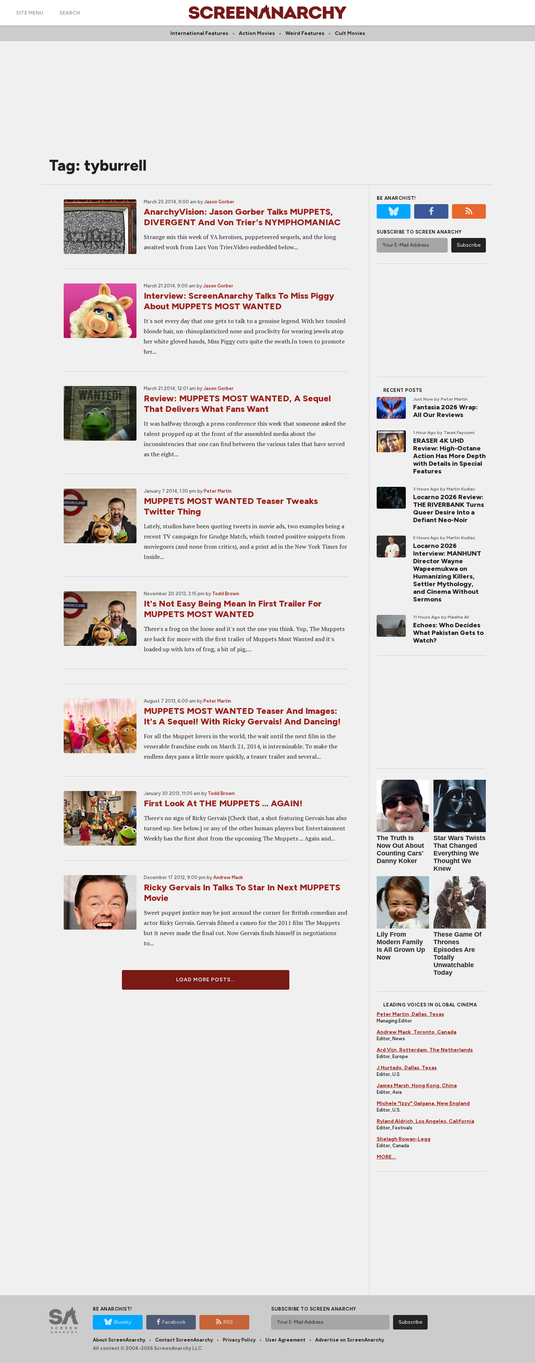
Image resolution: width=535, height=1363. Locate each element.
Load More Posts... (205, 980)
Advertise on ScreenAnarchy (349, 1340)
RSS (228, 1322)
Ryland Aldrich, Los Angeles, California (425, 1121)
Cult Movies (350, 33)
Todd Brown (225, 593)
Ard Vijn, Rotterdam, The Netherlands (425, 1050)
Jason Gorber (219, 201)
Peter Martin (217, 491)
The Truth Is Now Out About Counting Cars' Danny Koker (400, 849)
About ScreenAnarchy (119, 1340)
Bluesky (122, 1322)
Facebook (174, 1322)
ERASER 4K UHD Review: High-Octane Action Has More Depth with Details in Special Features (449, 456)
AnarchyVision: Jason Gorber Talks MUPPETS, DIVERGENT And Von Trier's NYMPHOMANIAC (242, 216)
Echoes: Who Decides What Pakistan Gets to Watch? (448, 632)
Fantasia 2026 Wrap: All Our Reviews (445, 411)
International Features (199, 33)
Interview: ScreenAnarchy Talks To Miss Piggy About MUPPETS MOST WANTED (239, 300)
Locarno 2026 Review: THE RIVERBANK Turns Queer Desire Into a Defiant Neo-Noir (448, 508)
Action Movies (257, 33)
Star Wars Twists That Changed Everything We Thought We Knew (459, 853)
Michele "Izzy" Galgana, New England (423, 1103)
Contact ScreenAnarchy (184, 1340)
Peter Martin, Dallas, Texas (410, 1014)
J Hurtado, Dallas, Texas (407, 1068)
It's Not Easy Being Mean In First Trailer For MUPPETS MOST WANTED (233, 608)
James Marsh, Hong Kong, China (417, 1085)
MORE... (386, 1157)
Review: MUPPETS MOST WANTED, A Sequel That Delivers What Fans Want (237, 403)
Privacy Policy (239, 1340)
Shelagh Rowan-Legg (404, 1139)
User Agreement (285, 1340)
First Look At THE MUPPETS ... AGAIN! (223, 803)
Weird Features (304, 33)
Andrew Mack (228, 877)
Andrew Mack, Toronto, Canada (416, 1032)
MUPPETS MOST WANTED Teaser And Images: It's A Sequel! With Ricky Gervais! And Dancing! (242, 716)
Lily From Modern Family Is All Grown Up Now (401, 946)
